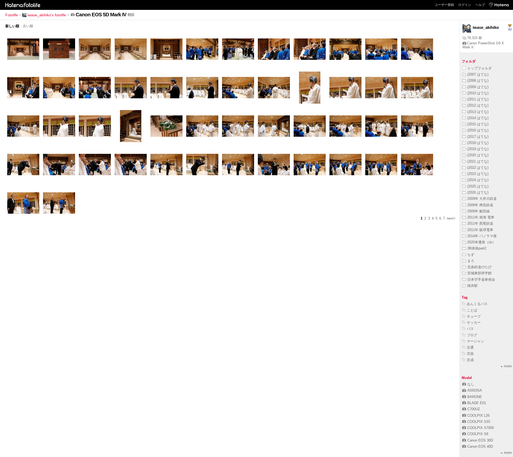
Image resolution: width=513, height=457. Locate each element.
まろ (470, 261)
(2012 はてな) (477, 105)
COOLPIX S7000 (480, 428)
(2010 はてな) (477, 93)
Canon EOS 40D (480, 446)
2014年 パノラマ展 (482, 236)
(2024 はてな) (477, 180)
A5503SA (474, 390)
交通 (470, 347)
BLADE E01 (476, 403)
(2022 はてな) (477, 168)
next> (451, 218)
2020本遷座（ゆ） (481, 242)
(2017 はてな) (477, 137)
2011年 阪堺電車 (480, 230)
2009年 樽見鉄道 (480, 205)
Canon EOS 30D (480, 440)
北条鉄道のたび (479, 267)
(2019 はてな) (477, 149)
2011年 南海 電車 (480, 217)
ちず (470, 255)
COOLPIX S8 (477, 434)
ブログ (472, 335)
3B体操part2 (476, 248)
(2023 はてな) (477, 174)
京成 (470, 360)
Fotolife (11, 15)
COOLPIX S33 (478, 422)
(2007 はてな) (477, 74)
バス (470, 329)
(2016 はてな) (477, 130)
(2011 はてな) (477, 99)
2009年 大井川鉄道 (482, 199)
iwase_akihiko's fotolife (47, 15)
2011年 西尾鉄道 (480, 223)
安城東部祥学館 (479, 273)
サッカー (474, 323)
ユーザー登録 (444, 5)
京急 (470, 353)
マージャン (475, 341)
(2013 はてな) (477, 112)
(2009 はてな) (477, 87)
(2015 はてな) (477, 124)
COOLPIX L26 (478, 415)
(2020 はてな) (477, 155)
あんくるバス (477, 304)
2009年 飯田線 (478, 211)
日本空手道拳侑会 (481, 280)
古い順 (28, 26)
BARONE (474, 397)
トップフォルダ (479, 68)
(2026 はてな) (477, 192)
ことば (472, 310)
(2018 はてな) (477, 143)
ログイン (464, 5)
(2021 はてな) (477, 161)
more (508, 366)
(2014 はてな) (477, 118)
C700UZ (473, 409)
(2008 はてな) (477, 81)
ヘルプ (480, 5)
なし (470, 384)
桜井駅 (472, 286)
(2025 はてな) (477, 186)
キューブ (474, 316)
